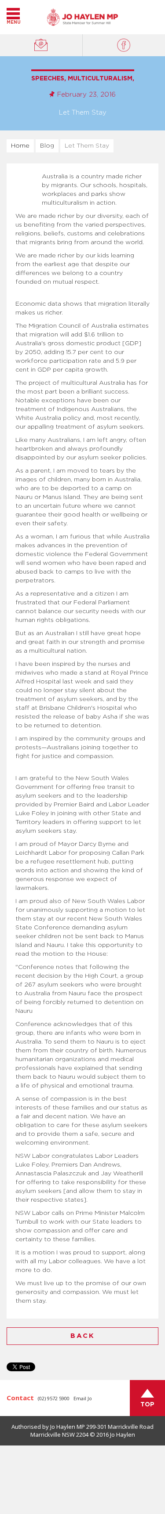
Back (82, 1336)
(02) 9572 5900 (54, 1398)
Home (20, 146)
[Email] (41, 45)
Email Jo (82, 1398)
